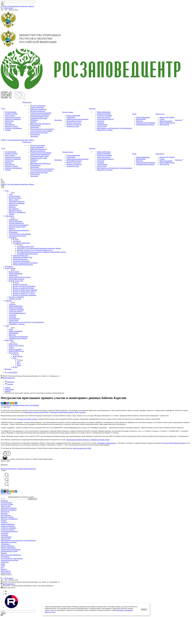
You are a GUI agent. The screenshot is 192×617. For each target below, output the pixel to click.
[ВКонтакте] (2, 403)
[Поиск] (2, 186)
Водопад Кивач (67, 112)
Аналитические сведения (39, 132)
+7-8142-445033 (8, 8)
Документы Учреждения (25, 246)
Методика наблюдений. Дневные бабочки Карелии (18, 469)
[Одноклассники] (13, 403)
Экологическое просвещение (40, 114)
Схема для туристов (103, 117)
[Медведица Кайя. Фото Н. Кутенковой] (7, 477)
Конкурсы (139, 121)
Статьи (162, 119)
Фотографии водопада (74, 121)
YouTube (10, 384)
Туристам (92, 108)
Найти (3, 613)
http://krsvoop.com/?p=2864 (82, 448)
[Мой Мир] (16, 403)
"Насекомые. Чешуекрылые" (106, 443)
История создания (11, 114)
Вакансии (8, 123)
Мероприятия (140, 119)
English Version (6, 573)
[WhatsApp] (10, 403)
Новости (4, 569)
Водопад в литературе (74, 124)
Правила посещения (104, 114)
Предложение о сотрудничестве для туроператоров (114, 128)
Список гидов (101, 126)
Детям (134, 114)
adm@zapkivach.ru (9, 378)
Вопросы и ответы (11, 126)
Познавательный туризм (38, 118)
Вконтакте (10, 382)
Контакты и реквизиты (13, 119)
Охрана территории (37, 107)
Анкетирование (102, 124)
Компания (4, 501)
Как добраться (10, 124)
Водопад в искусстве (73, 123)
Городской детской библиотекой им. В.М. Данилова (68, 412)
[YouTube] (6, 594)
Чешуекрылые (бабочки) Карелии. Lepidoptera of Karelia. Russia (87, 439)
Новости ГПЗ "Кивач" (167, 117)
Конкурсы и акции (166, 121)
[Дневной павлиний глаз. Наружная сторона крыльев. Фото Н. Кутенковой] (7, 486)
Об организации (10, 112)
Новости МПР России (167, 123)
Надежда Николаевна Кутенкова (174, 443)
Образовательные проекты (145, 124)
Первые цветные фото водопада (77, 119)
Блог (2, 567)
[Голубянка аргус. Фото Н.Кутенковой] (7, 481)
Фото (18, 362)
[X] (5, 403)
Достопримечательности (105, 119)
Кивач (3, 564)
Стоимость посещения (104, 115)
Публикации (34, 127)
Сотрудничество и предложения (41, 131)
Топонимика (70, 117)
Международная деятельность (40, 123)
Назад (13, 192)
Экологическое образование (145, 123)
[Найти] (2, 4)
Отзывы (8, 130)
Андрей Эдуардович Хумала (27, 419)
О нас (3, 108)
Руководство (9, 121)
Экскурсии (100, 121)
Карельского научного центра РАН (36, 412)
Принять (143, 609)
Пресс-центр (160, 114)
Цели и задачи (10, 115)
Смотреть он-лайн (72, 126)
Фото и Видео (164, 124)
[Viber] (7, 403)
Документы (34, 136)
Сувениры (100, 123)
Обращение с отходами (105, 130)
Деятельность (26, 102)
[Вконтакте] (6, 591)
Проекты (33, 122)
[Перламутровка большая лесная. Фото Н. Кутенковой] (20, 405)
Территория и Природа (13, 117)
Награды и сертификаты (13, 128)
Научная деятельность (37, 111)
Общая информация (73, 115)
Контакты (178, 120)
